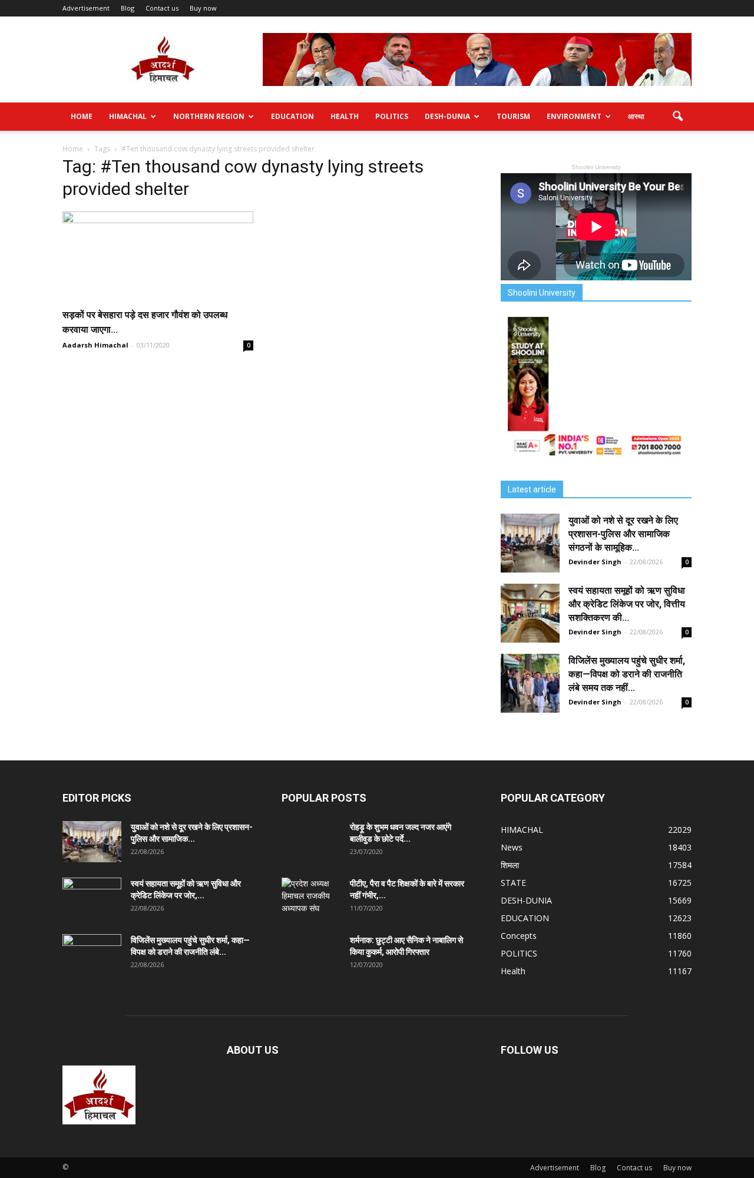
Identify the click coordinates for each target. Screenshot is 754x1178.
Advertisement (86, 8)
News (511, 847)
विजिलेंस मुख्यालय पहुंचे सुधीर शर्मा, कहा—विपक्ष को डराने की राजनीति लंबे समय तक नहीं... (626, 674)
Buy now (203, 8)
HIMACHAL (128, 116)
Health (344, 116)
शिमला (510, 865)
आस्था (636, 116)
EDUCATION (292, 116)
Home (81, 116)
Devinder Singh (594, 561)
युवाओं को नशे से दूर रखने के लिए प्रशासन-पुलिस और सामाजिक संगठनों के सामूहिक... (623, 534)
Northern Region (208, 116)
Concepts (519, 935)
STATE (513, 882)
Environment (574, 116)
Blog (127, 8)
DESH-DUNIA (447, 116)
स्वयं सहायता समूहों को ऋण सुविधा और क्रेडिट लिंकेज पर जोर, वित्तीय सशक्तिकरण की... (626, 604)
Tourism (513, 116)
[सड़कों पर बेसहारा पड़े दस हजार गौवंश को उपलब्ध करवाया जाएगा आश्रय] (157, 255)
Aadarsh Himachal (95, 344)
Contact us (161, 8)
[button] (677, 116)
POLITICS (391, 116)
